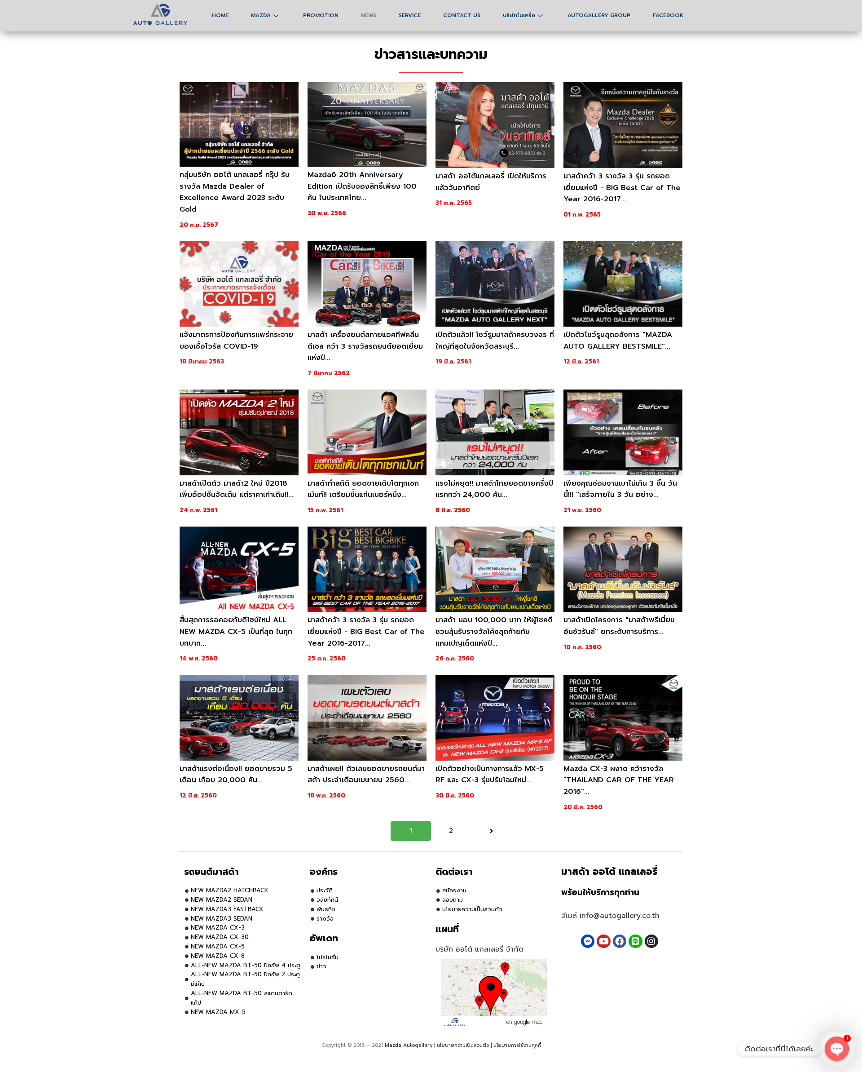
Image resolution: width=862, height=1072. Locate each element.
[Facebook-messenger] (587, 941)
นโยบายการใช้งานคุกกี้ (517, 1045)
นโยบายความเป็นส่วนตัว (463, 1045)
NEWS (368, 15)
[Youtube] (603, 941)
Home (220, 15)
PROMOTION (321, 15)
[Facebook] (619, 941)
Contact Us (461, 15)
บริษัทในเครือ (519, 15)
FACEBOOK (668, 15)
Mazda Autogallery (408, 1045)
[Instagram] (651, 941)
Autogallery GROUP (598, 15)
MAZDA (261, 15)
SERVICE (410, 15)
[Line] (635, 941)
